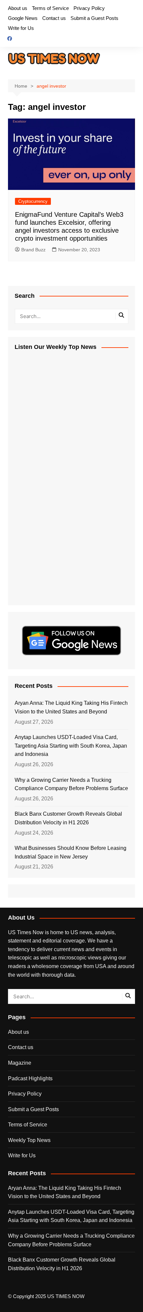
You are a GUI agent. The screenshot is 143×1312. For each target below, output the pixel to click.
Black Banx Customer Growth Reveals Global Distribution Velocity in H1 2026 (68, 818)
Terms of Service (50, 8)
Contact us (54, 18)
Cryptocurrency (33, 201)
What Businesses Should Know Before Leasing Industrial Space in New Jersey (70, 852)
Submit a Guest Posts (94, 18)
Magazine (19, 1063)
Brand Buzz (33, 249)
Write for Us (21, 28)
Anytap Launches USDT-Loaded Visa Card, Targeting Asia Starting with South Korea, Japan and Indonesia (71, 745)
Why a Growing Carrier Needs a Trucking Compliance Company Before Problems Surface (71, 784)
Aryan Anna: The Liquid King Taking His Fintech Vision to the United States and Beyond (71, 707)
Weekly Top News (29, 1140)
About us (17, 8)
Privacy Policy (89, 8)
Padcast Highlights (30, 1078)
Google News (23, 18)
